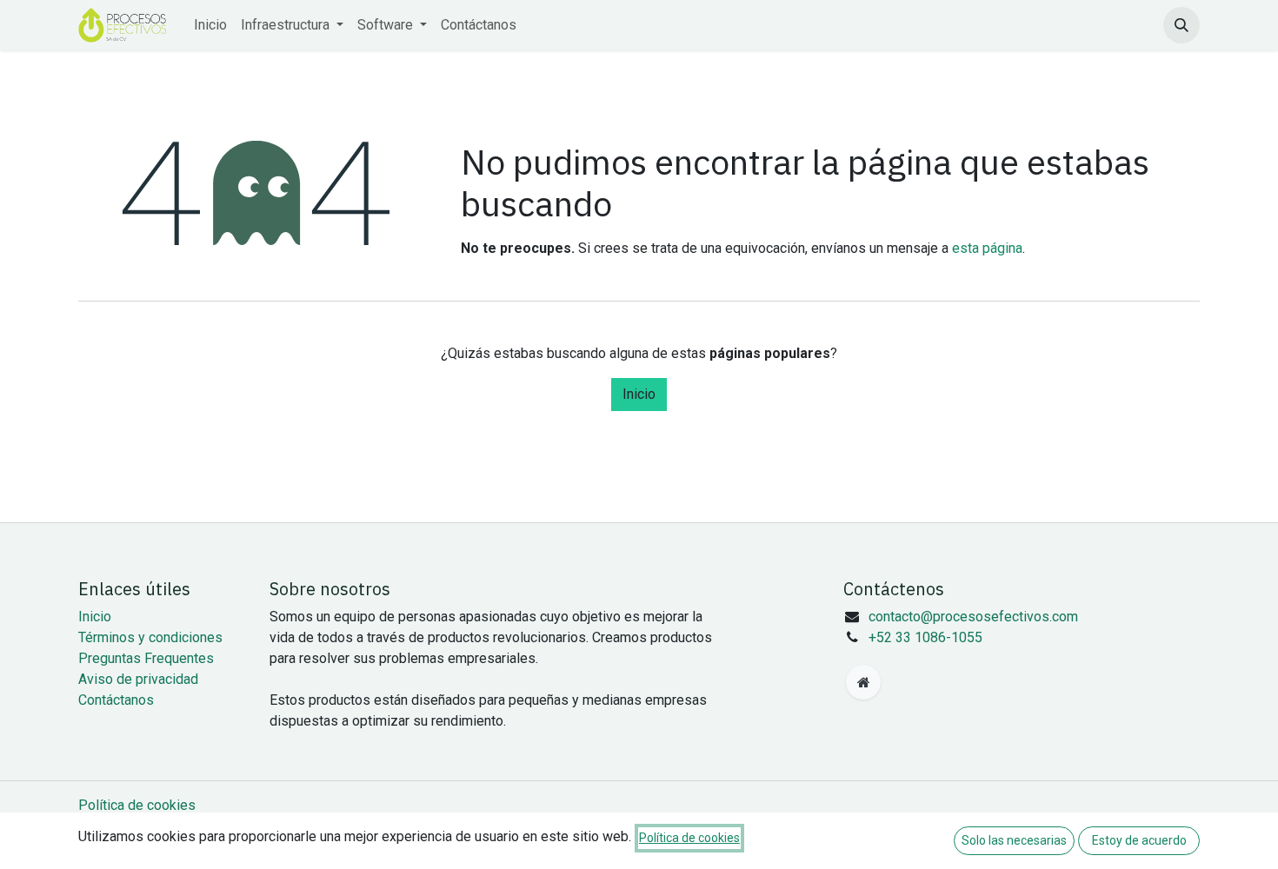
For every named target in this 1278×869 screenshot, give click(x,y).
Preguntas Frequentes (146, 658)
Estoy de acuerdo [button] (1139, 840)
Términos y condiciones (150, 637)
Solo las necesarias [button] (1014, 840)
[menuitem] (210, 25)
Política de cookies (137, 805)
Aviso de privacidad (138, 679)
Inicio (639, 394)
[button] (1181, 25)
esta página (987, 248)
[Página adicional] (863, 682)
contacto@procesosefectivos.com (973, 616)
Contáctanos (116, 700)
